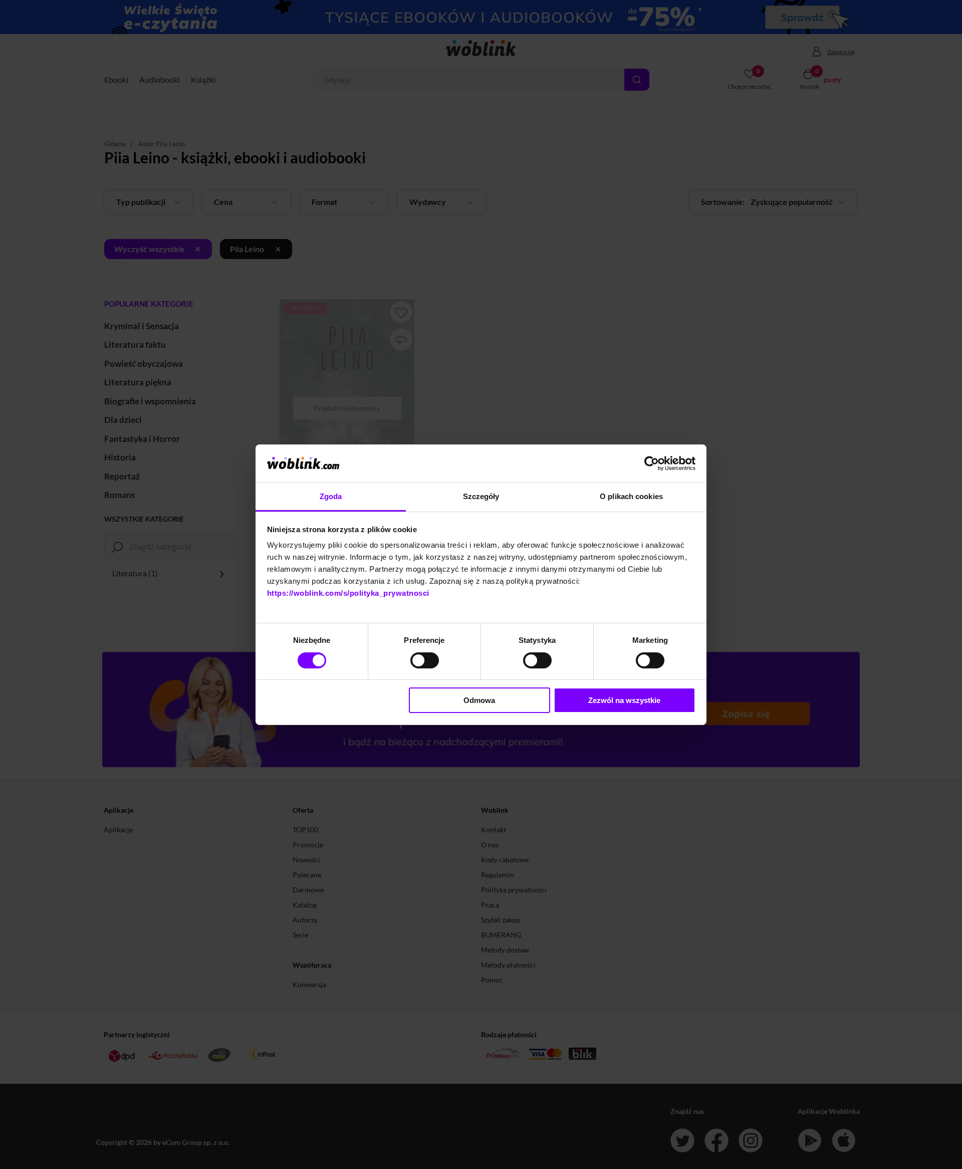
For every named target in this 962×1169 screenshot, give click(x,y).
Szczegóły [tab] (481, 496)
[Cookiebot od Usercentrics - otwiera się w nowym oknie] (651, 463)
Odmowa (479, 700)
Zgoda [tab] (331, 496)
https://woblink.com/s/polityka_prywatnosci (348, 593)
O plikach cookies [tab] (631, 496)
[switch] (424, 660)
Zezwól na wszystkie (624, 700)
